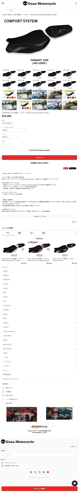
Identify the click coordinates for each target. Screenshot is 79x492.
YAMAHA (5, 275)
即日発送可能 (7, 374)
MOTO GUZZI (7, 344)
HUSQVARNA (7, 336)
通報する (74, 222)
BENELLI (5, 314)
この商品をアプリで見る (39, 216)
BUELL (5, 318)
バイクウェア (7, 361)
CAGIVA (5, 323)
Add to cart (39, 157)
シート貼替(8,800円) (7, 127)
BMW (4, 292)
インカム (5, 357)
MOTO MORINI (7, 348)
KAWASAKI (6, 279)
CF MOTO (6, 327)
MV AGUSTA (6, 305)
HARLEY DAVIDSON (9, 331)
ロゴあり (4, 134)
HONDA (5, 271)
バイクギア (6, 366)
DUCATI (5, 297)
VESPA (5, 353)
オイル (5, 370)
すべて (8, 233)
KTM (4, 301)
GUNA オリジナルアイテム (10, 379)
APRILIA (5, 288)
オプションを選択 (39, 488)
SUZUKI (5, 284)
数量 (3, 141)
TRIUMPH (6, 310)
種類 (3, 120)
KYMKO (5, 340)
